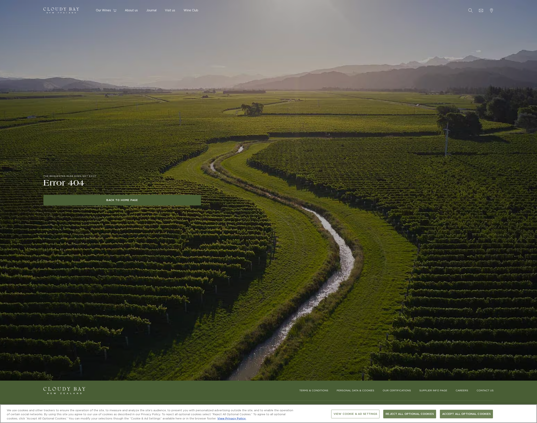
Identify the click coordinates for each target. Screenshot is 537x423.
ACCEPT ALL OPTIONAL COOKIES (466, 414)
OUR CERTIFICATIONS (397, 390)
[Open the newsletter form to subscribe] (481, 10)
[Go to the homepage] (64, 390)
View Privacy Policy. (231, 418)
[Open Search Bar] (470, 10)
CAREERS (462, 390)
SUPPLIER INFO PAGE (433, 390)
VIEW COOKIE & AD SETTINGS (355, 414)
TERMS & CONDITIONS (313, 390)
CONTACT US (485, 390)
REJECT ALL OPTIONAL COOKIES (410, 414)
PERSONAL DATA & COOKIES (355, 390)
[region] (268, 413)
